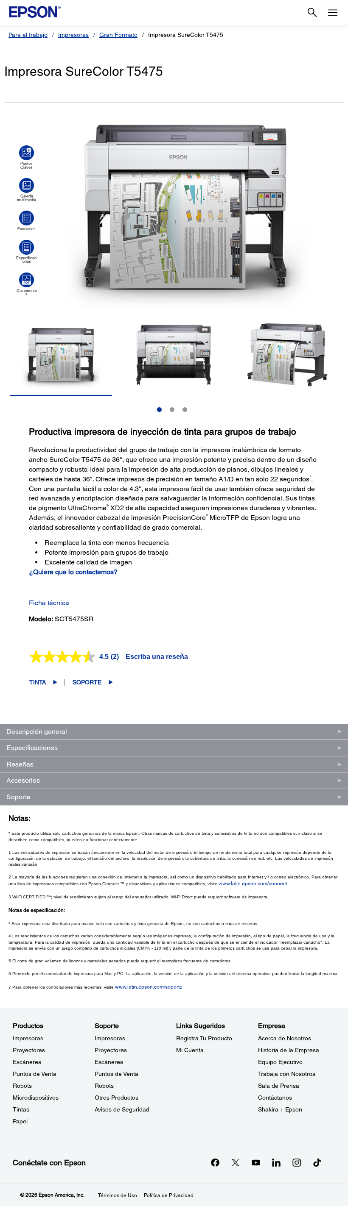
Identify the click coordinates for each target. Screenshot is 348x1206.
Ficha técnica (49, 603)
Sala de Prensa (278, 1085)
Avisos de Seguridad (122, 1109)
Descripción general (36, 732)
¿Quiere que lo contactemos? (73, 572)
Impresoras (73, 34)
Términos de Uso (117, 1195)
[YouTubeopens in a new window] (256, 1162)
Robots (22, 1085)
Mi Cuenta (190, 1050)
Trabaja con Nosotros (286, 1073)
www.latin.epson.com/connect (253, 883)
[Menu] (333, 12)
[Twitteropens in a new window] (235, 1162)
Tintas (21, 1109)
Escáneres (27, 1062)
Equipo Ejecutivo (280, 1062)
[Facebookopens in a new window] (215, 1162)
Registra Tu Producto (204, 1038)
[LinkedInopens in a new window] (276, 1162)
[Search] (312, 12)
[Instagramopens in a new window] (296, 1162)
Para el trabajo (28, 34)
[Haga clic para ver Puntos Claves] (26, 157)
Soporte (87, 682)
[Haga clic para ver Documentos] (26, 284)
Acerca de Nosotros (284, 1038)
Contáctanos (275, 1097)
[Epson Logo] (34, 12)
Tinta (37, 682)
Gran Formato (118, 34)
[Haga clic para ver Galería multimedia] (26, 190)
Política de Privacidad (169, 1195)
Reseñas (20, 764)
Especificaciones (32, 748)
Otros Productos (116, 1097)
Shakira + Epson (280, 1109)
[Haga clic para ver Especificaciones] (26, 252)
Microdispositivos (36, 1097)
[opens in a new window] (317, 1162)
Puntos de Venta (34, 1073)
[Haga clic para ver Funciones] (26, 221)
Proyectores (29, 1050)
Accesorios (23, 780)
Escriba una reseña (157, 656)
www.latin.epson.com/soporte (148, 987)
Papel (20, 1121)
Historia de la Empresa (288, 1050)
